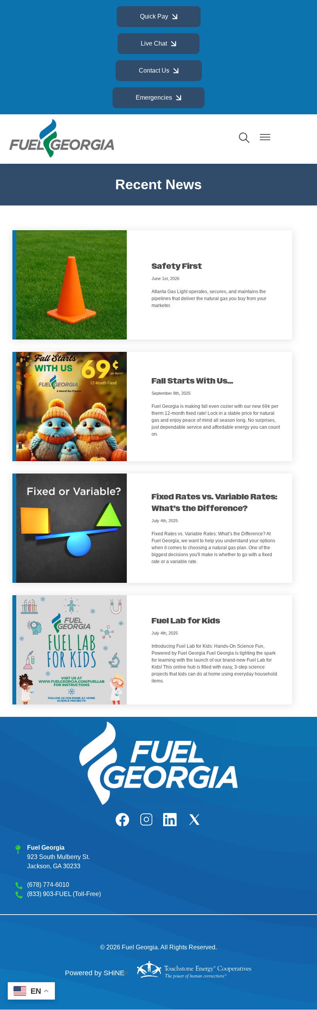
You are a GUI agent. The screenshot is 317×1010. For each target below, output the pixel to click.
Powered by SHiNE (94, 973)
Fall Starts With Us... (192, 381)
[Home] (61, 138)
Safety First (177, 266)
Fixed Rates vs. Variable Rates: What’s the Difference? (214, 503)
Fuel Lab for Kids (186, 621)
